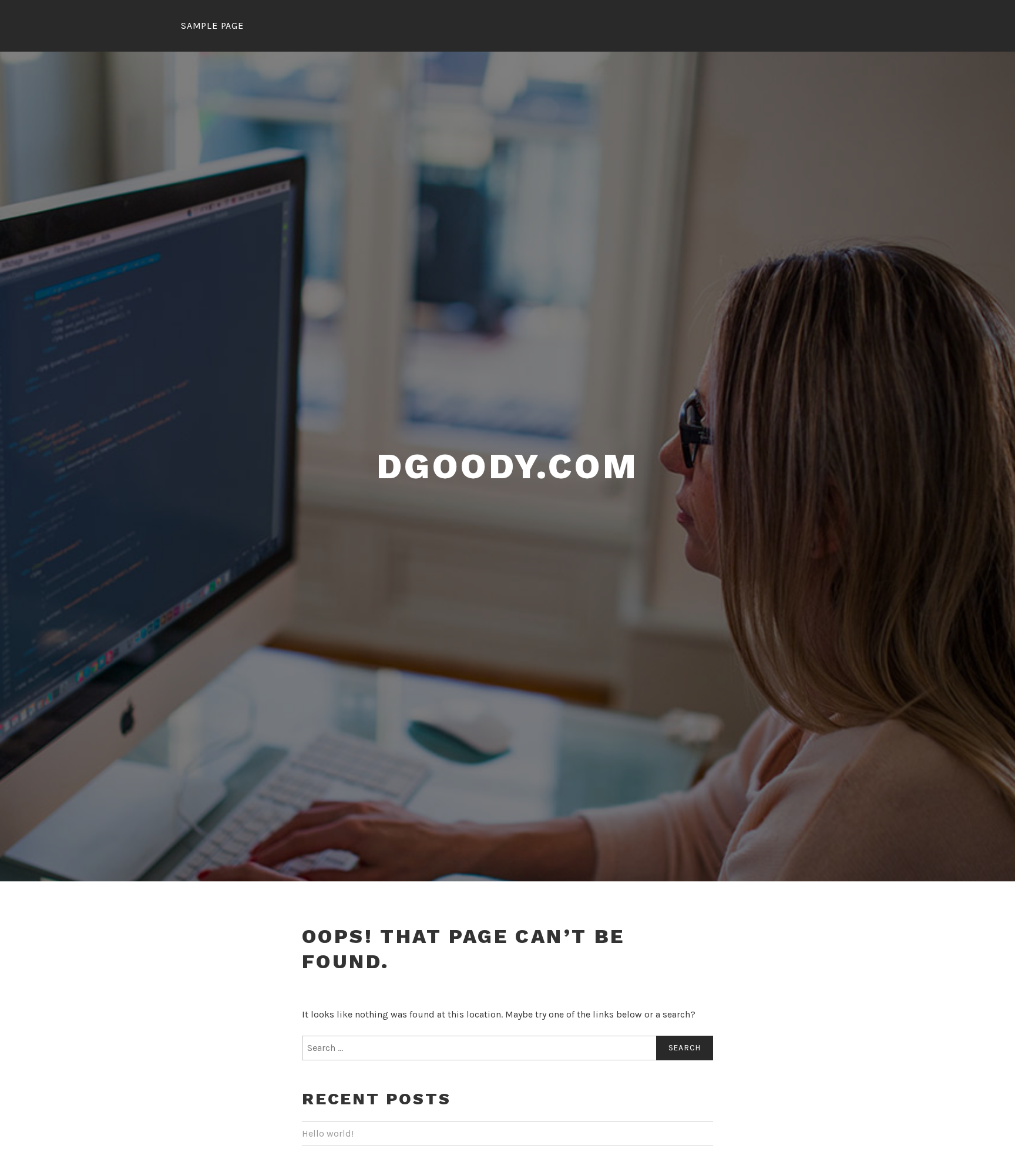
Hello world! (328, 1133)
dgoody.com (508, 466)
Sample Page (212, 25)
